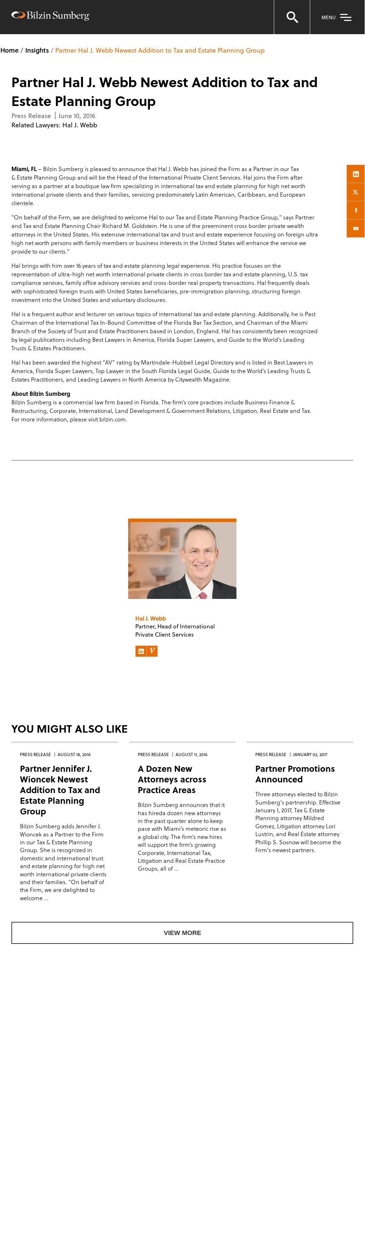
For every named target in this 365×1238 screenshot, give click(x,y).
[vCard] (152, 651)
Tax (295, 169)
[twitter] (356, 192)
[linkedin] (356, 174)
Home (9, 50)
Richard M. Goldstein (129, 226)
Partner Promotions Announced (295, 773)
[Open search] (292, 17)
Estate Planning (37, 177)
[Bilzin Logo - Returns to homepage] (50, 17)
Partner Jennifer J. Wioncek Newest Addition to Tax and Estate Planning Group (60, 789)
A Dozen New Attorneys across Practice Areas (172, 779)
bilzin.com (112, 419)
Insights (37, 50)
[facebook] (356, 210)
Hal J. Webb (79, 124)
